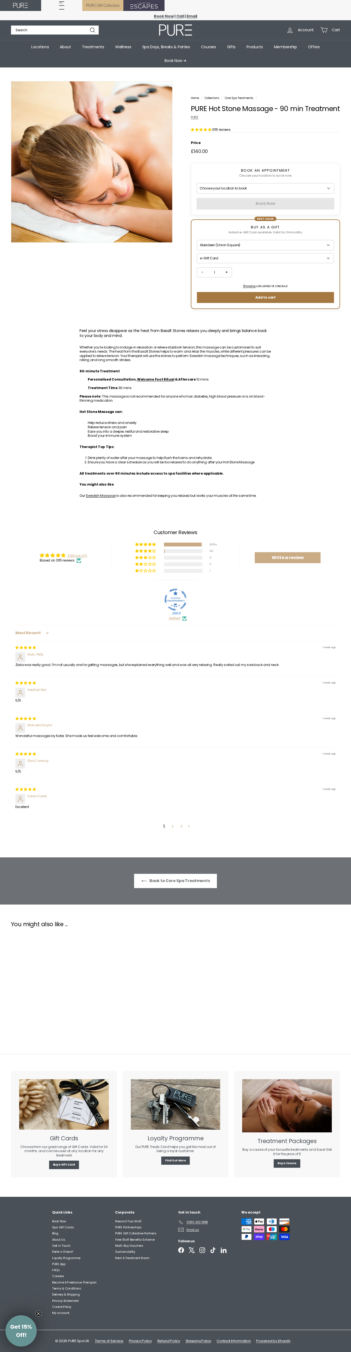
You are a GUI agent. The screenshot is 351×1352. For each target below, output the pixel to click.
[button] (201, 129)
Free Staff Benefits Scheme (134, 1239)
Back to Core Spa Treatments (179, 880)
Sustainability (125, 1251)
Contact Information (234, 1341)
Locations (40, 47)
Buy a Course (287, 1163)
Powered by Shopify (273, 1341)
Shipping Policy (198, 1341)
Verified (174, 618)
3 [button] (181, 826)
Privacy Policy (140, 1341)
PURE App (59, 1264)
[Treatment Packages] (287, 1105)
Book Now (59, 1221)
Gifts (231, 47)
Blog (55, 1233)
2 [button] (173, 826)
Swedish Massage (101, 495)
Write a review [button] (288, 557)
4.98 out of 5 (77, 555)
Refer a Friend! (62, 1251)
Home (195, 98)
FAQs (56, 1270)
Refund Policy (168, 1341)
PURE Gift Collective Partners (135, 1233)
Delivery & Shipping (66, 1294)
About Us (58, 1239)
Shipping (249, 286)
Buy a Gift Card (64, 1165)
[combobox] (55, 30)
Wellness (123, 47)
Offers (314, 47)
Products (255, 47)
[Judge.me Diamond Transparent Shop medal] (175, 600)
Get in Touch (61, 1245)
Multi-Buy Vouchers (129, 1245)
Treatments (93, 47)
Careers (58, 1276)
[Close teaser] (38, 1313)
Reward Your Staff (128, 1221)
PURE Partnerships (128, 1227)
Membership (285, 47)
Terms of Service (109, 1341)
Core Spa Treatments (239, 98)
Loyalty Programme (66, 1258)
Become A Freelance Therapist (74, 1282)
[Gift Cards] (64, 1104)
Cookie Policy (61, 1307)
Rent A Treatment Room (132, 1258)
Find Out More (175, 1160)
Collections (212, 98)
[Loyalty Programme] (175, 1104)
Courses (208, 47)
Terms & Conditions (66, 1288)
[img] (25, 647)
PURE (194, 117)
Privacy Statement (65, 1301)
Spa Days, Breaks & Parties (166, 47)
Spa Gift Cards (63, 1227)
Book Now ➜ (175, 60)
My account (60, 1313)
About (65, 47)
